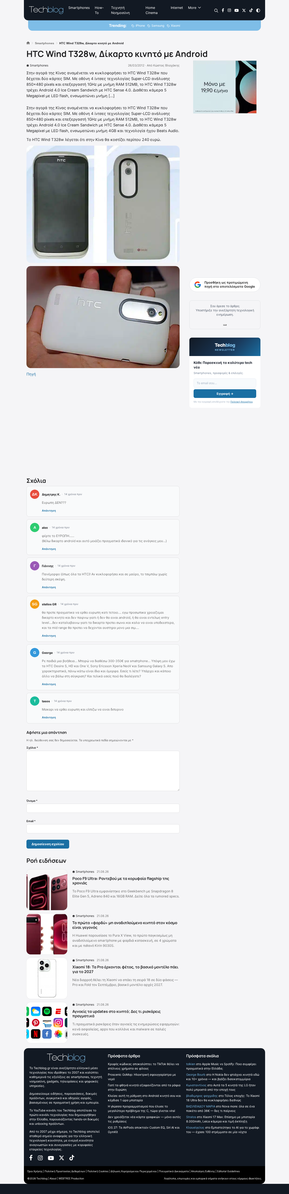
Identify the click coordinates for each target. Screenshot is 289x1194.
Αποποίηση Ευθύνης (203, 1171)
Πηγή (31, 374)
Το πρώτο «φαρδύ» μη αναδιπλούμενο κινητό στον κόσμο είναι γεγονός (124, 925)
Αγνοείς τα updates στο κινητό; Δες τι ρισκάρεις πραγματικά (116, 1014)
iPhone (140, 25)
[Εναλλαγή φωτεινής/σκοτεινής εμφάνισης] (258, 10)
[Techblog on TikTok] (251, 10)
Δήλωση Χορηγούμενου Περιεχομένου (133, 1171)
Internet (177, 8)
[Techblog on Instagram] (229, 10)
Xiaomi (175, 25)
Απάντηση (49, 510)
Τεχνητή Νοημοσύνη (120, 10)
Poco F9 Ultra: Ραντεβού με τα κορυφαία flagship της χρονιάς (120, 881)
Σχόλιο (32, 747)
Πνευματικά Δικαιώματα (174, 1171)
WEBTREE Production (71, 1178)
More (192, 8)
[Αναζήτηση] (216, 10)
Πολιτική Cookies (97, 1171)
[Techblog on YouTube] (236, 10)
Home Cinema (152, 10)
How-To (99, 10)
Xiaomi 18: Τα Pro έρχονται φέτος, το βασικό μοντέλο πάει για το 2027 (125, 969)
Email (31, 821)
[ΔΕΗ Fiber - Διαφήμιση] (225, 87)
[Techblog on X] (244, 10)
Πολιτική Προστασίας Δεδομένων (65, 1171)
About (53, 1178)
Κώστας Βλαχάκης (166, 65)
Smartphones (79, 8)
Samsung (157, 25)
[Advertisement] (103, 426)
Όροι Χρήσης (35, 1171)
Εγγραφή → (225, 393)
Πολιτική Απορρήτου (241, 401)
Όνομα (31, 800)
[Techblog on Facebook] (223, 10)
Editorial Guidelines (228, 1171)
